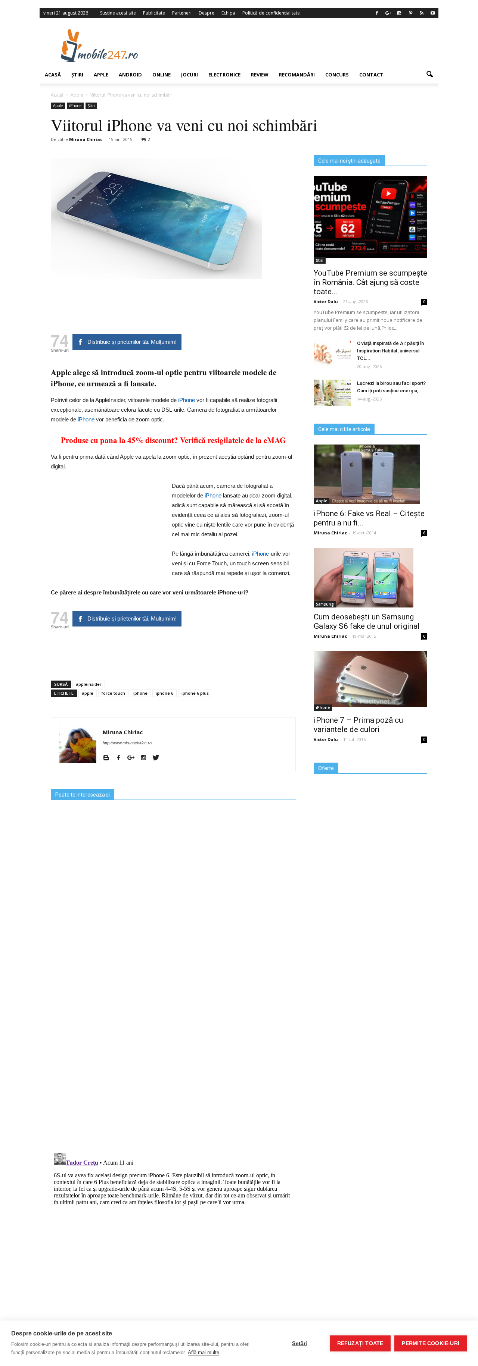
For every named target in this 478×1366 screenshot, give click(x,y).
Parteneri (182, 13)
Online (161, 74)
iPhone (75, 105)
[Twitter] (158, 758)
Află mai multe (203, 1352)
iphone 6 (164, 693)
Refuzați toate (360, 1343)
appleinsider (89, 684)
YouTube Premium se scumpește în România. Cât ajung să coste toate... (370, 282)
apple (87, 693)
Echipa (228, 13)
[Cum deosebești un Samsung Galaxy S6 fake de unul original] (370, 577)
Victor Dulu (326, 301)
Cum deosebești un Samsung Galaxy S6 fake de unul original (367, 621)
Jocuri (189, 74)
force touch (113, 693)
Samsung (325, 604)
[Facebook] (376, 13)
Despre (206, 13)
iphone (140, 693)
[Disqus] (173, 1050)
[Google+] (388, 13)
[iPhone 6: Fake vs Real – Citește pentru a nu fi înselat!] (370, 474)
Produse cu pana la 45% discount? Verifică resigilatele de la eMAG (173, 440)
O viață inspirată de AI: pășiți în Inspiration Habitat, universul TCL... (390, 350)
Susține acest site (118, 13)
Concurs (337, 74)
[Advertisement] (300, 45)
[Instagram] (399, 13)
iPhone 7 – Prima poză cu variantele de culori (358, 725)
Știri (77, 74)
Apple (101, 74)
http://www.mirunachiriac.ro (127, 743)
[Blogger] (109, 758)
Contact (371, 74)
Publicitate (154, 13)
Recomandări (297, 74)
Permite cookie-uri (430, 1343)
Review (260, 74)
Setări (299, 1343)
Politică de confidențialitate (271, 13)
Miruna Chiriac (85, 139)
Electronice (224, 74)
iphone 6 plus (195, 693)
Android (130, 74)
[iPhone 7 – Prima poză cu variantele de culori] (370, 679)
